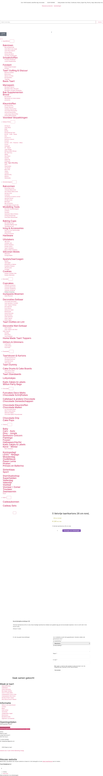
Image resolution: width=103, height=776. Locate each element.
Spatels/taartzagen (13, 259)
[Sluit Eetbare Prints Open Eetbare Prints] (13, 121)
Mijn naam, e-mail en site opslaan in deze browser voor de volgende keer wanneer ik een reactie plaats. (69, 666)
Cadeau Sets (9, 505)
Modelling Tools (11, 207)
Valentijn (7, 482)
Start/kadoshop (11, 475)
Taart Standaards (12, 374)
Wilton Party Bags (12, 384)
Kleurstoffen (9, 103)
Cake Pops (8, 420)
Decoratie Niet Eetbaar (15, 325)
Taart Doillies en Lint (13, 322)
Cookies (7, 271)
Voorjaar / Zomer (11, 487)
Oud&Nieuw (9, 459)
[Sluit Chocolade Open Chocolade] (11, 388)
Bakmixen (8, 45)
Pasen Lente (9, 461)
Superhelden (9, 478)
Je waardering (57, 640)
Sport (6, 472)
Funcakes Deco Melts (14, 392)
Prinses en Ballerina (13, 465)
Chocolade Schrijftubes (15, 395)
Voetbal (7, 484)
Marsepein (8, 85)
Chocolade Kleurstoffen (15, 405)
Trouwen (7, 489)
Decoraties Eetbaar (13, 299)
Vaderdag (8, 480)
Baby (5, 428)
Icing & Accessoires (13, 228)
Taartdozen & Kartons (14, 355)
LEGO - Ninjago (11, 454)
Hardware (8, 235)
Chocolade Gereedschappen (18, 401)
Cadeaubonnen (11, 501)
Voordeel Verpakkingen (15, 117)
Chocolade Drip (11, 418)
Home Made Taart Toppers (17, 338)
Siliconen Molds (11, 251)
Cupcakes (8, 283)
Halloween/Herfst (12, 442)
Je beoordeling (57, 645)
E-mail (55, 659)
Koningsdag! (9, 452)
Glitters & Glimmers (13, 342)
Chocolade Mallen (12, 407)
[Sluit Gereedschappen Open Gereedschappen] (14, 181)
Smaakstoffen (10, 57)
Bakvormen (9, 186)
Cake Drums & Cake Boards (17, 368)
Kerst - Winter (10, 446)
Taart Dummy (10, 364)
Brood (6, 94)
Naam (55, 653)
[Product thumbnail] (14, 513)
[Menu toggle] (1, 39)
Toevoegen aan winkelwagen (72, 530)
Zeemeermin (9, 491)
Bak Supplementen (13, 92)
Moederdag (9, 456)
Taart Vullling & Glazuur (15, 70)
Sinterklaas (9, 469)
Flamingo (8, 437)
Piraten (6, 463)
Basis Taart (9, 81)
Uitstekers (8, 239)
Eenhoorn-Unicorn (12, 435)
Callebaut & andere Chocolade (19, 399)
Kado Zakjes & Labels (14, 382)
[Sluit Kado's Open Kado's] (9, 497)
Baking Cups (9, 221)
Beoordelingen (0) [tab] (25, 621)
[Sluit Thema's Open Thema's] (10, 424)
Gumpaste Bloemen (13, 294)
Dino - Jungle (10, 433)
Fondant (7, 65)
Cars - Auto (9, 431)
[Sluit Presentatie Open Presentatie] (11, 351)
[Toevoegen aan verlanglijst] (82, 530)
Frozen (6, 440)
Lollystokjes (9, 378)
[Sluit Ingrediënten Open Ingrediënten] (12, 41)
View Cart (5, 773)
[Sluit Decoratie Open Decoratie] (10, 279)
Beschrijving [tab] (16, 621)
